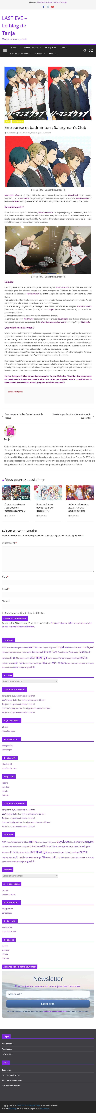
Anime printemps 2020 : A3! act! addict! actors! (78, 507)
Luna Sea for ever (9, 768)
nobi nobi (18, 663)
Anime (8, 122)
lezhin (27, 658)
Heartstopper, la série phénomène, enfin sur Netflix (71, 416)
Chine (71, 648)
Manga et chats (64, 658)
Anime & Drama (31, 47)
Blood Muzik (7, 764)
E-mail (5, 589)
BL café (5, 727)
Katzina (5, 783)
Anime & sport (36, 133)
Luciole (5, 791)
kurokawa (20, 658)
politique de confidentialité (55, 1011)
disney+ (24, 652)
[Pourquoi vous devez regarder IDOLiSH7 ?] (48, 487)
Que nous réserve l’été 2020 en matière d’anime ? (14, 507)
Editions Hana (49, 651)
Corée (77, 647)
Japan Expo (68, 652)
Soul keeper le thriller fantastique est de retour (24, 416)
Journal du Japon (8, 731)
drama (39, 652)
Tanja (20, 133)
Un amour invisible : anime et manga (52, 2)
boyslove (63, 647)
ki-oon (13, 657)
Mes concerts (7, 1044)
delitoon (18, 652)
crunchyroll (47, 133)
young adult (28, 667)
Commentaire (9, 542)
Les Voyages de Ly (9, 700)
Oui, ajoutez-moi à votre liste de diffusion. (24, 613)
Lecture (14, 47)
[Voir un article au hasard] (91, 51)
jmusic (82, 651)
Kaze (8, 658)
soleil (49, 663)
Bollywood (52, 648)
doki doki (31, 652)
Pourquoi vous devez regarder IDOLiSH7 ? (45, 507)
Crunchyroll (73, 195)
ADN (4, 647)
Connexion (6, 1070)
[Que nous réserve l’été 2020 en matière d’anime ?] (16, 487)
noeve (26, 663)
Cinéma (63, 47)
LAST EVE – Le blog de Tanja (14, 25)
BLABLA (52, 53)
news (11, 663)
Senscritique (7, 749)
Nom (5, 577)
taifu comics (59, 663)
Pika (44, 663)
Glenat (60, 652)
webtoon (17, 667)
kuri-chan (5, 787)
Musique (49, 47)
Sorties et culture (19, 53)
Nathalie (5, 795)
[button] (19, 47)
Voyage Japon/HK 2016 (81, 663)
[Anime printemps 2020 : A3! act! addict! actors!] (80, 487)
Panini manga (35, 663)
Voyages (38, 53)
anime (27, 133)
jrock (88, 652)
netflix (83, 657)
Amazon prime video (19, 647)
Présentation (7, 1054)
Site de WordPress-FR (11, 1085)
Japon (76, 652)
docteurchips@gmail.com (12, 708)
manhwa (75, 658)
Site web (6, 601)
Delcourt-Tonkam (8, 652)
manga (42, 657)
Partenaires (7, 1049)
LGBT (32, 657)
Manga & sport (53, 658)
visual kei (69, 663)
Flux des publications (11, 1075)
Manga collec (7, 745)
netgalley (5, 663)
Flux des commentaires (12, 1080)
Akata (9, 648)
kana (4, 658)
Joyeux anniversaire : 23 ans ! (23, 696)
